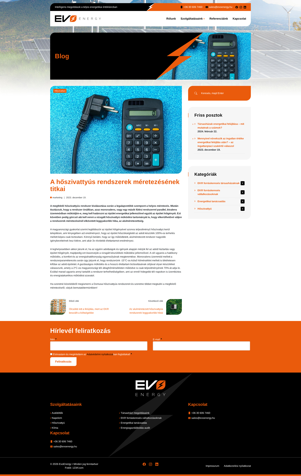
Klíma (55, 427)
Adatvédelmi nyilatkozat (100, 354)
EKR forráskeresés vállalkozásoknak (209, 192)
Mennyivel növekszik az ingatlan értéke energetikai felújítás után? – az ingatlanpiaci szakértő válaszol (221, 142)
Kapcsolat (239, 18)
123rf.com (77, 467)
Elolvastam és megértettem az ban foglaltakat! (92, 354)
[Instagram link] (241, 7)
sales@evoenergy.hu (220, 7)
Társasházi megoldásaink (135, 413)
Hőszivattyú (60, 91)
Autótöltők (57, 413)
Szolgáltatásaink (192, 18)
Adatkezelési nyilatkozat (237, 466)
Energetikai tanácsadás (211, 201)
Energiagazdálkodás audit (135, 427)
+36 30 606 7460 (193, 7)
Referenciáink (218, 18)
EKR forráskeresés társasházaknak (219, 183)
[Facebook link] (236, 7)
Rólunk (171, 18)
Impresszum (212, 466)
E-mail (157, 339)
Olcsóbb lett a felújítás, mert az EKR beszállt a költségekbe (89, 311)
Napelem (57, 418)
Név (53, 339)
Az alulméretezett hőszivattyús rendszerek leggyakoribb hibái (146, 311)
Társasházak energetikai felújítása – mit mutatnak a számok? (221, 126)
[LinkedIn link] (245, 7)
